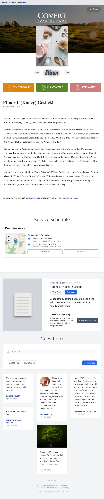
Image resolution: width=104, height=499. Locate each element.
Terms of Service (59, 488)
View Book (57, 292)
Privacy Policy (45, 488)
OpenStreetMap (54, 492)
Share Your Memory (87, 320)
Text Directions (45, 252)
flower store (71, 197)
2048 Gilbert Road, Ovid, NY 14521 (47, 246)
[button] (15, 240)
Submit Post (89, 363)
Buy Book (71, 292)
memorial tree (33, 197)
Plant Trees (81, 252)
